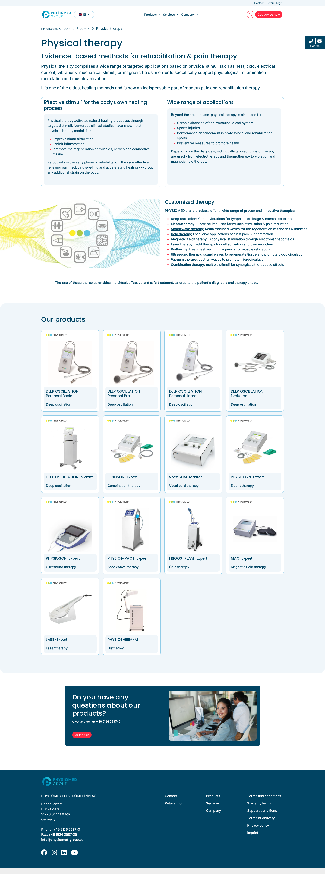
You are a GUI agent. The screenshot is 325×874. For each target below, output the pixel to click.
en (86, 15)
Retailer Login (274, 3)
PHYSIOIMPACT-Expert (128, 558)
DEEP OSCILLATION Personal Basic (62, 393)
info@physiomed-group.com (64, 840)
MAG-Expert (242, 558)
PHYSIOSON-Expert (63, 558)
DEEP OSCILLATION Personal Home (185, 393)
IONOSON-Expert (123, 477)
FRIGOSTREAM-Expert (188, 558)
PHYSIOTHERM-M (123, 639)
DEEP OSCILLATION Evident (69, 477)
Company (188, 14)
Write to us (82, 735)
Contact (259, 3)
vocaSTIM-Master (185, 477)
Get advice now (270, 14)
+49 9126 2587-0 (66, 829)
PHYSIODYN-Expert (247, 477)
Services (169, 14)
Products (150, 14)
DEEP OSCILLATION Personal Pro (124, 393)
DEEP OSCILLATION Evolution (247, 393)
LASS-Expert (57, 639)
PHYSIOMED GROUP (55, 29)
